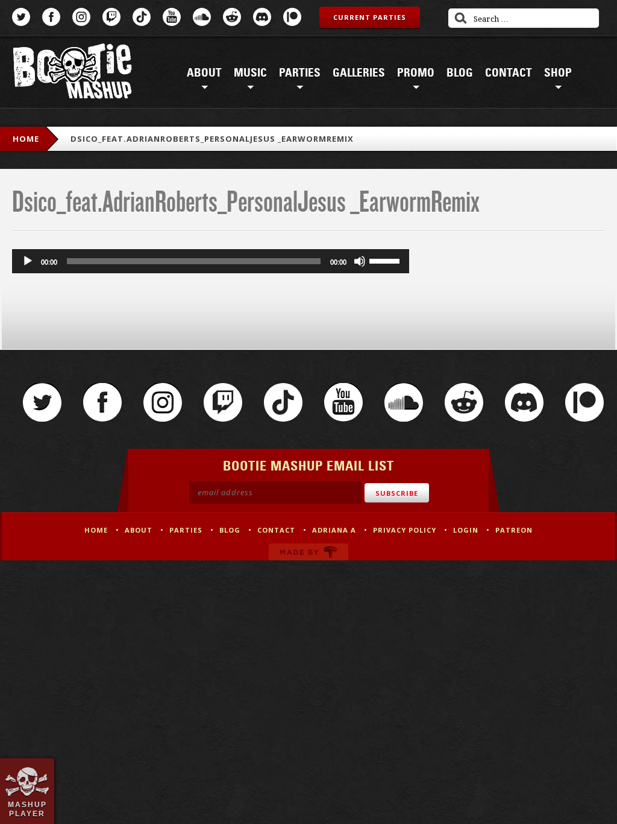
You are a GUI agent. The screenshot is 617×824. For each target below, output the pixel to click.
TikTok (142, 17)
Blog (459, 73)
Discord (262, 17)
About (204, 73)
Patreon (292, 17)
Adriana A (334, 529)
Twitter (21, 17)
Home (26, 138)
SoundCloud (202, 17)
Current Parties (369, 17)
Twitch (111, 17)
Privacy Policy (404, 529)
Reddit (232, 17)
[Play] (28, 261)
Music (250, 73)
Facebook (51, 17)
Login (465, 529)
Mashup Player (27, 808)
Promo (415, 73)
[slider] (386, 260)
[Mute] (360, 261)
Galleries (359, 73)
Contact (508, 73)
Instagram (81, 17)
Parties (300, 73)
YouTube (172, 17)
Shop (558, 73)
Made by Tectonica (308, 552)
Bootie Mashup (72, 73)
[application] (210, 261)
